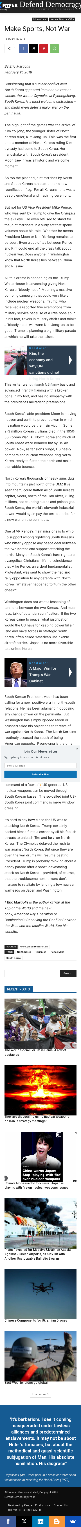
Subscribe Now (40, 774)
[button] (40, 751)
